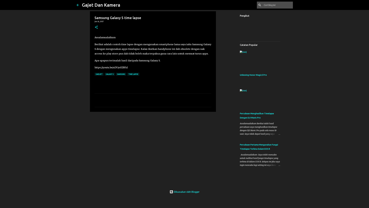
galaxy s (110, 74)
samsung (121, 74)
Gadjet (99, 74)
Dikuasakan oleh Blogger (186, 192)
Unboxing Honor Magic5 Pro (253, 75)
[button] (96, 27)
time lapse (133, 74)
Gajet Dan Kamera (101, 5)
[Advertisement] (153, 136)
